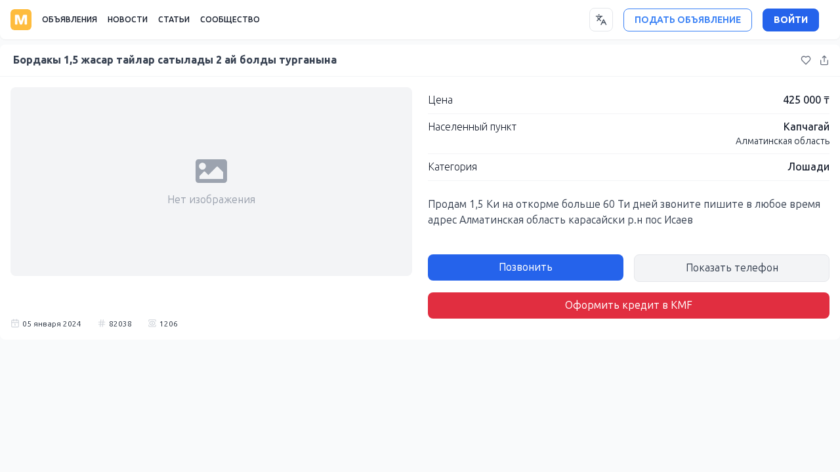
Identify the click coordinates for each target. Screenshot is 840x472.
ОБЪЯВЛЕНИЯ (69, 19)
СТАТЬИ (174, 19)
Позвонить (526, 267)
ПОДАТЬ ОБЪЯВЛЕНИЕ (688, 20)
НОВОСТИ (128, 19)
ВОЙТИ (791, 20)
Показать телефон (732, 268)
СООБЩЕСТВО (230, 19)
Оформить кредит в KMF (628, 305)
